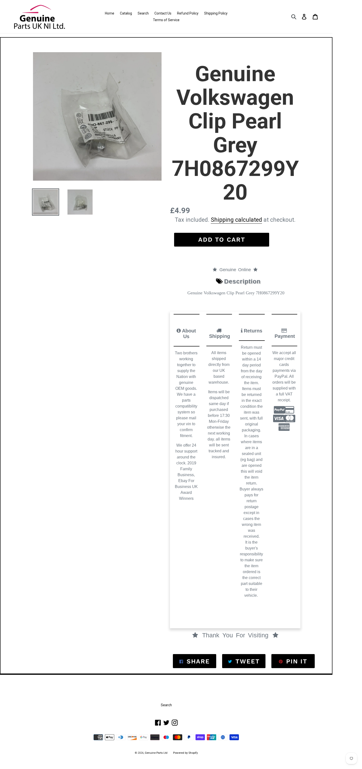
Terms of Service (166, 20)
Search (143, 13)
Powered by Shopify (185, 752)
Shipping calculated (236, 219)
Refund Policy (187, 13)
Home (109, 13)
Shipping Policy (216, 13)
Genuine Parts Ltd (156, 752)
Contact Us (162, 13)
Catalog (126, 13)
